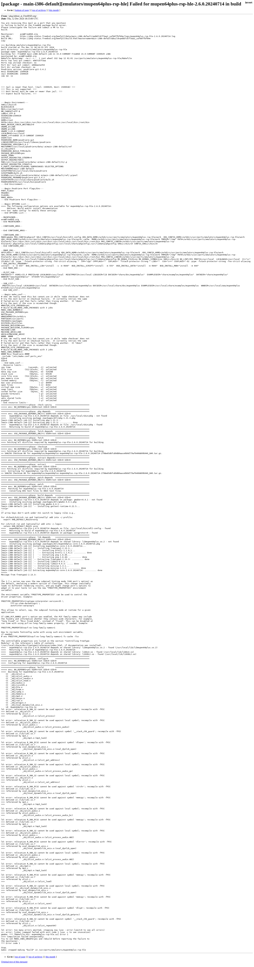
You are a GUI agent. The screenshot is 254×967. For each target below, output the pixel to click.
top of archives (39, 10)
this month (54, 10)
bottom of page (22, 10)
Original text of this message (14, 962)
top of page (20, 957)
